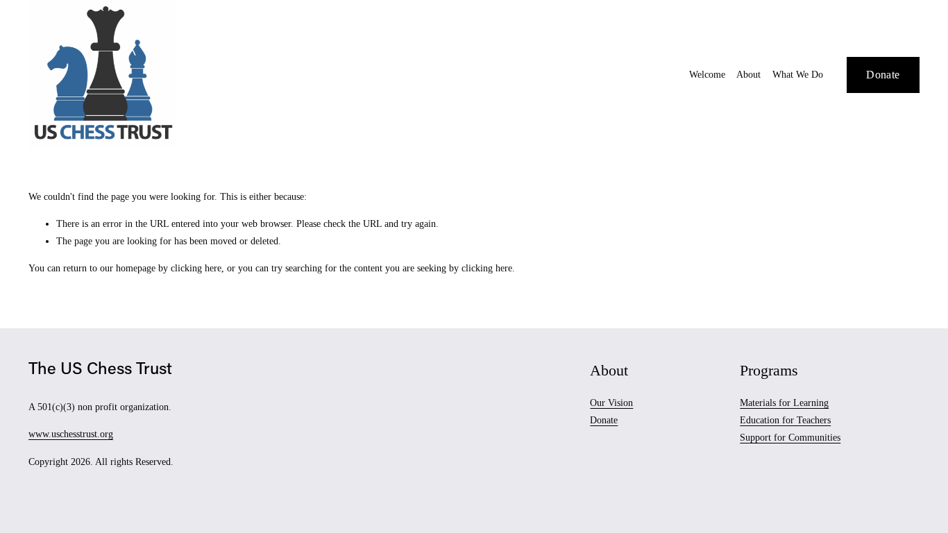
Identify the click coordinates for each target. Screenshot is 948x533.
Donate (882, 75)
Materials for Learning (784, 403)
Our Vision (611, 403)
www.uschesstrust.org (70, 434)
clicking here (196, 268)
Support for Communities (790, 437)
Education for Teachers (785, 420)
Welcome (707, 74)
